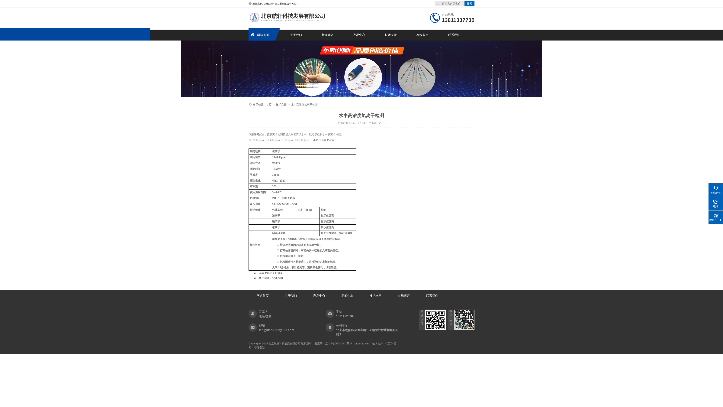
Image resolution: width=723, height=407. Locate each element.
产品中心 (359, 35)
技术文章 (391, 35)
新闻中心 (347, 295)
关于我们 (296, 35)
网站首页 (263, 35)
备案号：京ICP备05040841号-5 (333, 343)
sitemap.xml (362, 343)
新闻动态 (328, 35)
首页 (269, 104)
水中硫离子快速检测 (271, 277)
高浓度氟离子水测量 (271, 273)
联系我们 (454, 35)
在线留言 (422, 35)
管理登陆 (259, 347)
